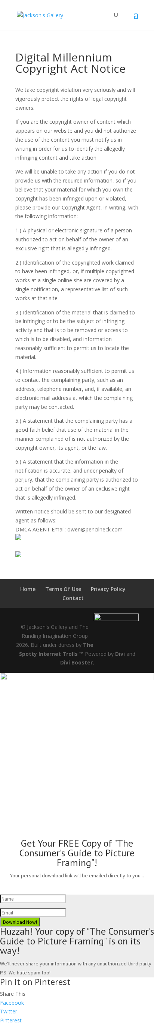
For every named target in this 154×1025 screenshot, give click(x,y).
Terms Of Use (63, 589)
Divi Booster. (77, 662)
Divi (120, 653)
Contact (73, 598)
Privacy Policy (108, 589)
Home (28, 589)
